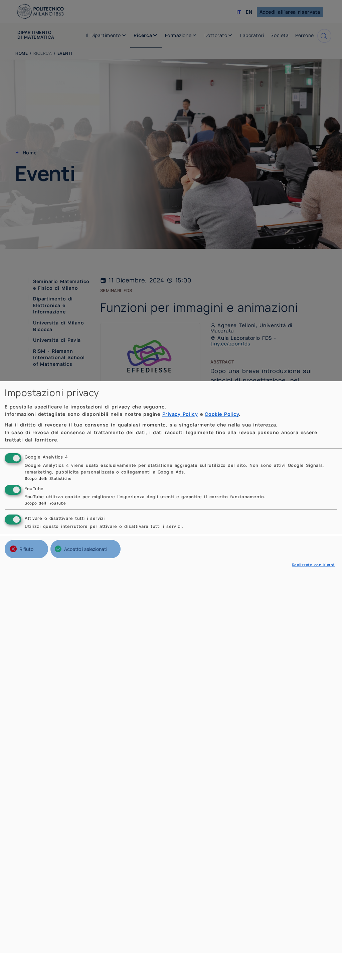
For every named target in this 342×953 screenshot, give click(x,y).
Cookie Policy (222, 414)
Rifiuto (26, 549)
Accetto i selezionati (85, 549)
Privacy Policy (180, 414)
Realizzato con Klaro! (313, 564)
